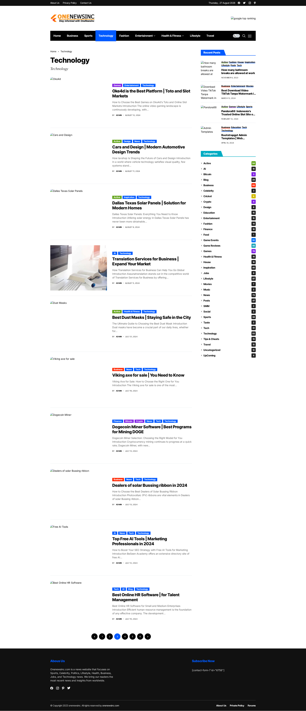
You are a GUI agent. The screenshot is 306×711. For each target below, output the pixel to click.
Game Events (229, 240)
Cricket (228, 196)
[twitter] (244, 3)
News (137, 141)
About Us (221, 705)
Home (53, 51)
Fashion (229, 223)
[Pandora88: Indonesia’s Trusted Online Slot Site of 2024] (210, 112)
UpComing (228, 355)
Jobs (228, 273)
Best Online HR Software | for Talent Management (145, 597)
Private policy (237, 705)
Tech (137, 369)
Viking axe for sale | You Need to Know (148, 375)
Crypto (139, 421)
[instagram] (250, 3)
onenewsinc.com (110, 705)
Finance (118, 421)
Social (228, 311)
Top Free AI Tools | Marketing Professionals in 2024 (139, 541)
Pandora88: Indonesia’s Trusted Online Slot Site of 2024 (237, 113)
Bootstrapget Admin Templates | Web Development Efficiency (236, 137)
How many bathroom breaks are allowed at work (238, 71)
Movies (228, 284)
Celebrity (228, 190)
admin (119, 115)
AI (115, 253)
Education (229, 212)
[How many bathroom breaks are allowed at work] (210, 68)
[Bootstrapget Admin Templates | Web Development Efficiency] (210, 133)
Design (127, 141)
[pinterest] (255, 3)
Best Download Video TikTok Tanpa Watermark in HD (238, 92)
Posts (229, 300)
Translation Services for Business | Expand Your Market (145, 261)
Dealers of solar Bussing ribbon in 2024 (149, 485)
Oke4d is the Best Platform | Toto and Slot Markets (151, 93)
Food (228, 234)
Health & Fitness (132, 311)
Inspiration (129, 197)
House (229, 262)
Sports (229, 316)
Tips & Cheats (229, 338)
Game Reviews (229, 245)
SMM (228, 305)
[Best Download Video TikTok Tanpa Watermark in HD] (210, 92)
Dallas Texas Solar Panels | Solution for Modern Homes (149, 205)
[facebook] (239, 3)
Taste (228, 322)
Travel (229, 344)
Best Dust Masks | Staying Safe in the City (151, 317)
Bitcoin (128, 421)
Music (228, 289)
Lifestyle (229, 278)
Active (117, 141)
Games (117, 85)
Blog (130, 589)
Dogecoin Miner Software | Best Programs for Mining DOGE (152, 429)
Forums (252, 705)
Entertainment (131, 85)
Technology (66, 51)
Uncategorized (229, 349)
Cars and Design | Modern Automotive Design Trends (148, 149)
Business (118, 369)
